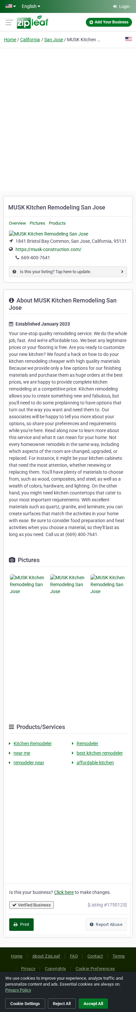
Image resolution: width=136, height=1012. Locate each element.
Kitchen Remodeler (33, 743)
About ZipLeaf (46, 956)
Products (57, 223)
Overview (17, 223)
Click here (64, 892)
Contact (95, 956)
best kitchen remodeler (100, 753)
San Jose (53, 39)
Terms (119, 956)
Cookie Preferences (95, 968)
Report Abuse (108, 924)
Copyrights (55, 968)
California (30, 39)
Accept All (93, 1003)
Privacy (28, 968)
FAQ (74, 956)
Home (10, 39)
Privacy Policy (18, 990)
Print (24, 924)
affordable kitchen (95, 762)
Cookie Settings (25, 1003)
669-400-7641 (35, 257)
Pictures (37, 223)
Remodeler (87, 743)
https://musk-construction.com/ (49, 249)
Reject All (62, 1003)
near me (22, 753)
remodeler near (29, 762)
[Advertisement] (68, 119)
